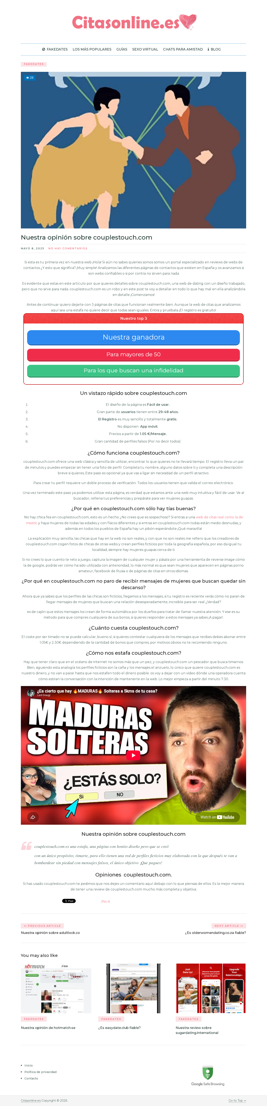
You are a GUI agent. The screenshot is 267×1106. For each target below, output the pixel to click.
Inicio (28, 1065)
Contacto (31, 1078)
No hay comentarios (68, 248)
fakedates (57, 49)
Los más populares (92, 49)
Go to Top (236, 1100)
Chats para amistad (183, 49)
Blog (215, 49)
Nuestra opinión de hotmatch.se (48, 1028)
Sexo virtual (145, 49)
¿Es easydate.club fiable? (119, 1028)
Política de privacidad (40, 1072)
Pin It (105, 902)
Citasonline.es (31, 1100)
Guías (121, 49)
